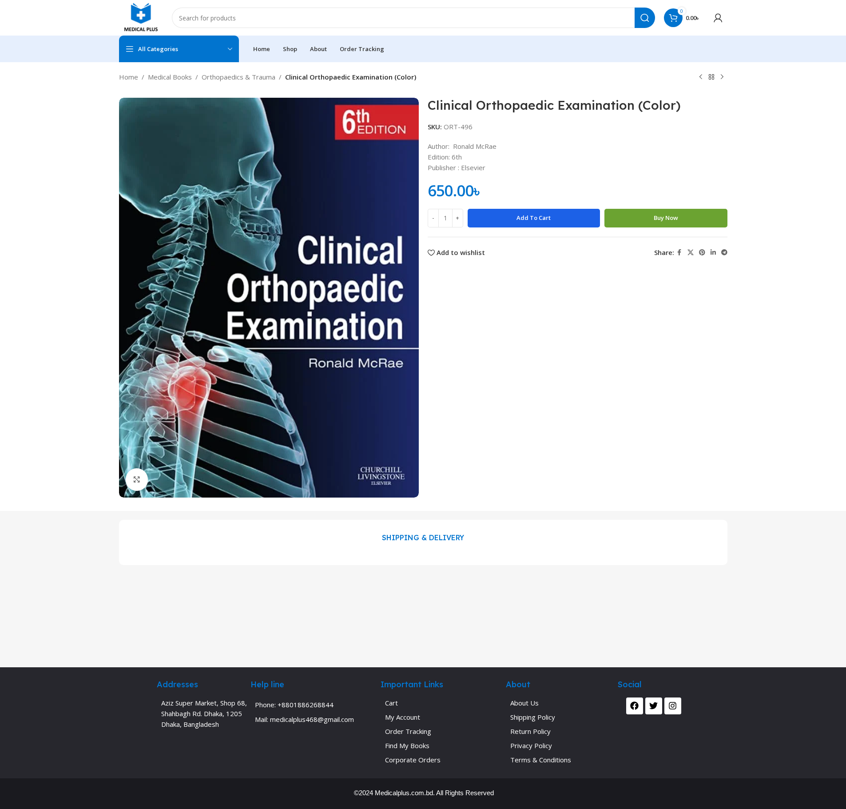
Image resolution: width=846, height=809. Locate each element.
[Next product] (722, 77)
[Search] (645, 18)
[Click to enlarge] (137, 479)
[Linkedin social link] (713, 253)
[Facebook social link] (679, 253)
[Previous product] (700, 77)
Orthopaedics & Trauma (238, 76)
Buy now (666, 218)
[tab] (423, 538)
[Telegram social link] (724, 253)
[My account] (718, 18)
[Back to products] (711, 77)
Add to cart (533, 218)
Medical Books (170, 76)
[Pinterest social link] (702, 253)
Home (128, 76)
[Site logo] (141, 16)
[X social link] (690, 253)
